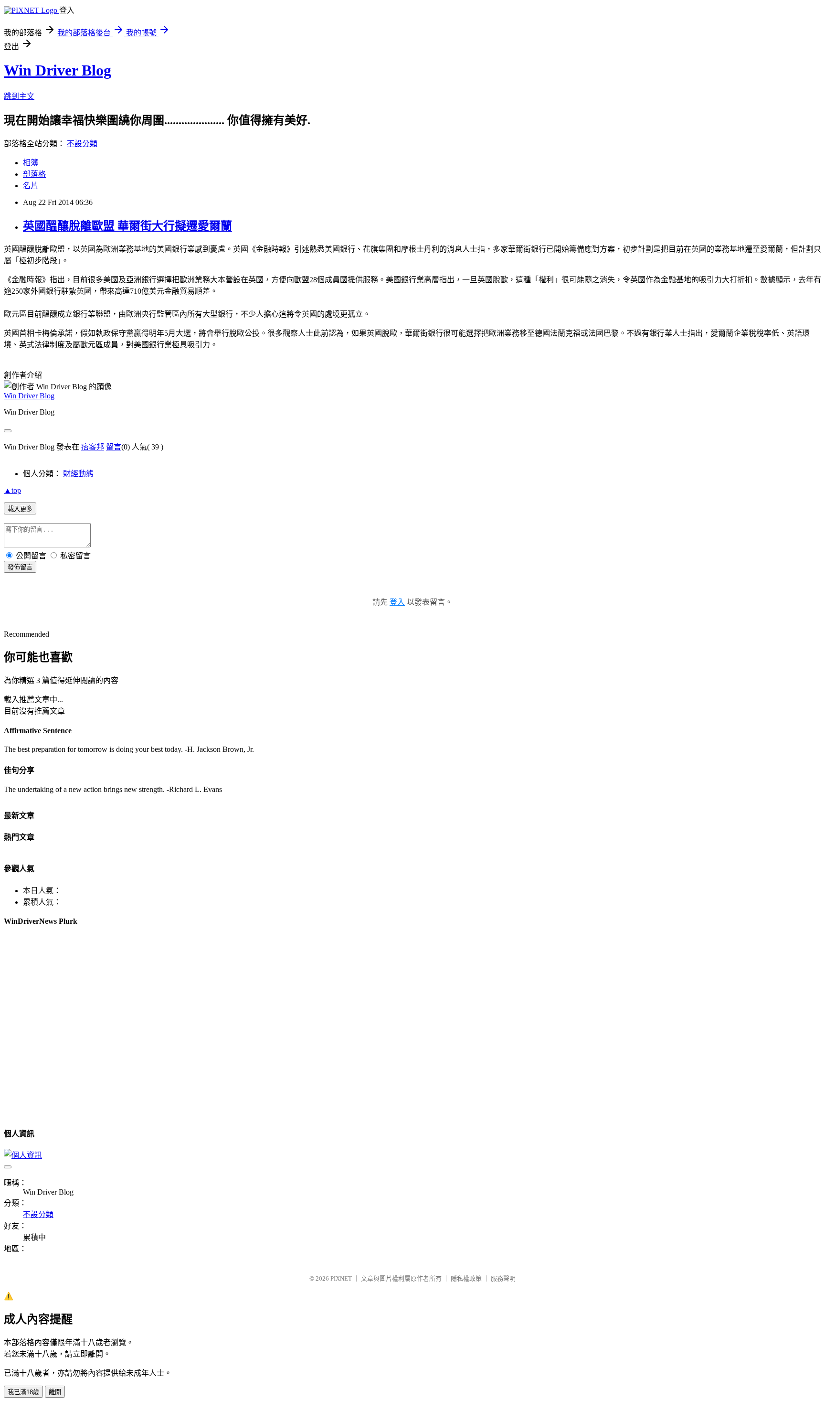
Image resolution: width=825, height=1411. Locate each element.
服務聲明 (503, 1278)
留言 (113, 447)
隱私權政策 (466, 1278)
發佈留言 (20, 567)
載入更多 (20, 509)
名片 (30, 186)
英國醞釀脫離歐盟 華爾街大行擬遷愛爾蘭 (127, 226)
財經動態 (78, 474)
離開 (55, 1392)
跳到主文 (19, 96)
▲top (12, 490)
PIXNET (341, 1278)
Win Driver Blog (57, 70)
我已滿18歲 (23, 1392)
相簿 (30, 163)
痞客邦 (92, 447)
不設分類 (82, 143)
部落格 (34, 174)
